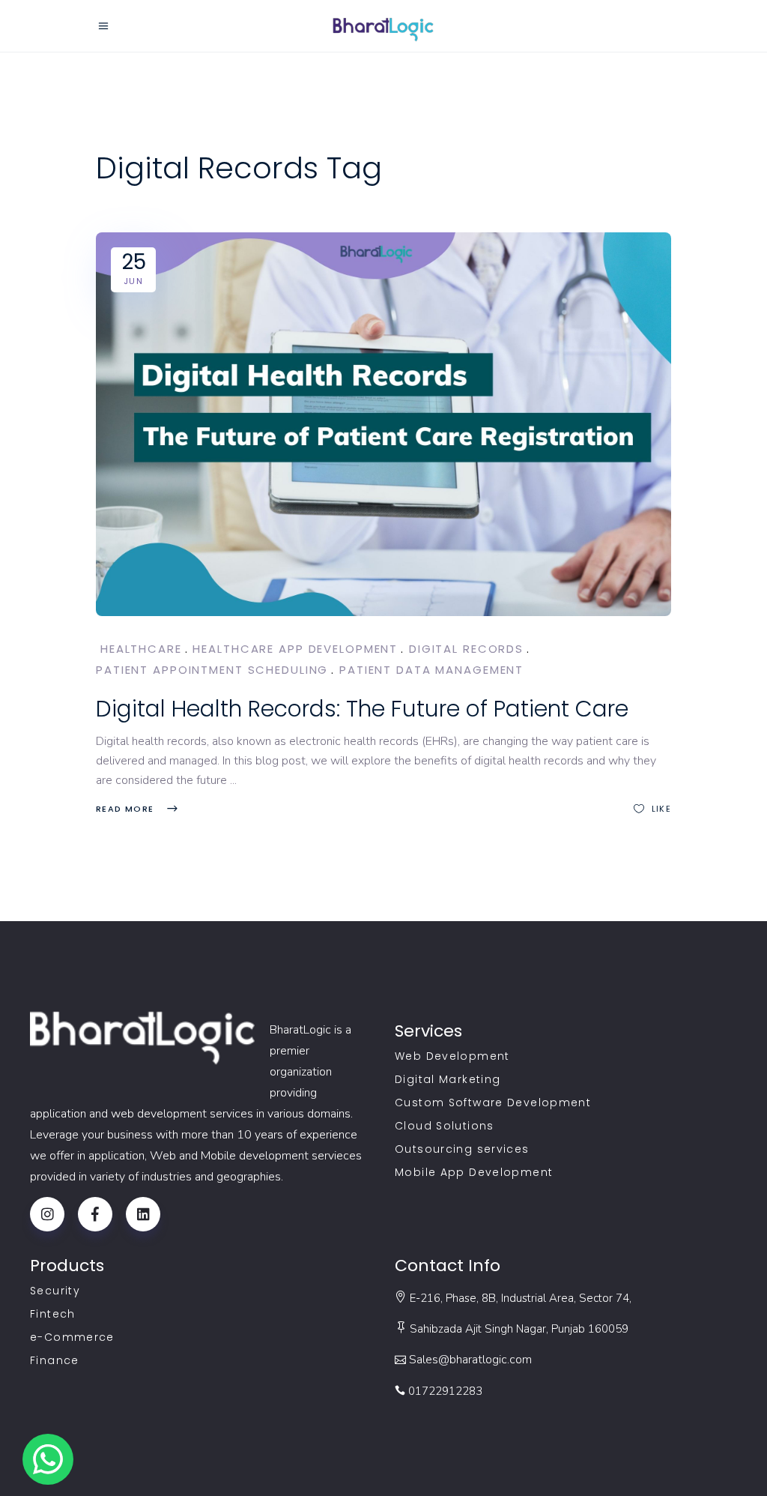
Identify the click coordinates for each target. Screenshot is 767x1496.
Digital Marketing (447, 1079)
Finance (54, 1360)
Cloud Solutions (444, 1125)
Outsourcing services (462, 1148)
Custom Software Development (493, 1102)
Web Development (452, 1056)
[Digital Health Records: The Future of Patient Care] (383, 424)
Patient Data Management (431, 670)
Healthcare (141, 649)
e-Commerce (72, 1337)
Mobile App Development (474, 1172)
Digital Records (466, 649)
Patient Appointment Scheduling (212, 670)
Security (55, 1290)
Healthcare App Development (295, 649)
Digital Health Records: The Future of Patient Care (362, 709)
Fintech (53, 1313)
